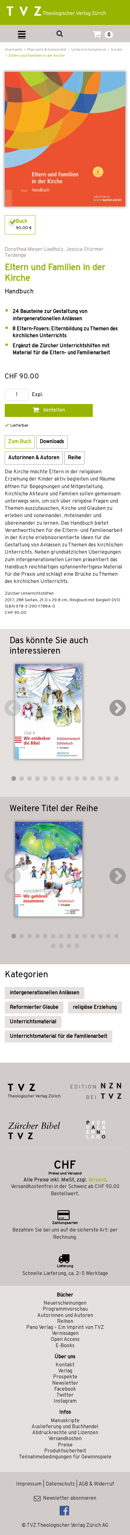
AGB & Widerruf (96, 1484)
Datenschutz (60, 1484)
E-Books (65, 1346)
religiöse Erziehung (95, 1007)
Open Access (65, 1339)
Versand (97, 1180)
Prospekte (65, 1377)
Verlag (65, 1371)
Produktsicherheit (65, 1451)
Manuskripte (65, 1421)
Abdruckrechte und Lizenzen (65, 1433)
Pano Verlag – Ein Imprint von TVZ (65, 1327)
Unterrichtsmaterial (33, 1022)
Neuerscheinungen (65, 1303)
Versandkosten (65, 1439)
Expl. (37, 395)
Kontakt (65, 1365)
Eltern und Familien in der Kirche (37, 55)
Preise (65, 1445)
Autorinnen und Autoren (65, 1316)
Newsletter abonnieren (68, 1498)
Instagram (65, 1401)
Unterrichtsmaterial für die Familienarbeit (58, 1036)
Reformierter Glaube (34, 1007)
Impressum (29, 1484)
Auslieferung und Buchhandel (65, 1427)
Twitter (65, 1395)
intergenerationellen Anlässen (44, 993)
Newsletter (65, 1383)
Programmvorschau (65, 1309)
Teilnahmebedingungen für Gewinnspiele (65, 1457)
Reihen (65, 1322)
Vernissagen (65, 1333)
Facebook (65, 1389)
